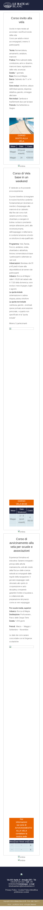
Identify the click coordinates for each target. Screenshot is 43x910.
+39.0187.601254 (17, 882)
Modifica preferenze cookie (26, 891)
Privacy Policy (11, 890)
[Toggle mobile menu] (39, 5)
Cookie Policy (23, 890)
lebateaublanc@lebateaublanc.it (21, 886)
